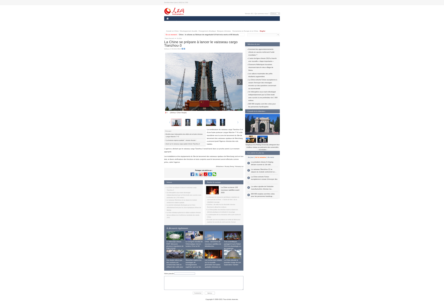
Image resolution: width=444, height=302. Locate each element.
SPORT (253, 22)
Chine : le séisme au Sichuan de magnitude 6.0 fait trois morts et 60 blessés (209, 35)
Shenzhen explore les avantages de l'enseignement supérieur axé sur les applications (193, 264)
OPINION (171, 26)
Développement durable (188, 31)
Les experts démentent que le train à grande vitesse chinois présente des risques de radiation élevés (262, 147)
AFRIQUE (201, 22)
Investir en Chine (172, 31)
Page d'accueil (169, 38)
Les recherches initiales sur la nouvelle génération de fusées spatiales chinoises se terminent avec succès (213, 264)
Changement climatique (207, 31)
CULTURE (222, 22)
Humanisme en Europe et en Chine (245, 31)
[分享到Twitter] (197, 174)
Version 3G (249, 13)
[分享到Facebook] (192, 174)
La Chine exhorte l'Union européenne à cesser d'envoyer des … (262, 179)
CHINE (170, 22)
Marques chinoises (224, 31)
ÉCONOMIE (181, 22)
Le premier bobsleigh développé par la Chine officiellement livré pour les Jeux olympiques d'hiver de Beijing (184, 207)
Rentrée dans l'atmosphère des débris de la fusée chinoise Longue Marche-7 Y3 (184, 135)
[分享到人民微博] (205, 174)
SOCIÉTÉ (233, 22)
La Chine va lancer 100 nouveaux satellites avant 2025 (230, 189)
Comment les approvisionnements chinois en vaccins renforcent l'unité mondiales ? (261, 52)
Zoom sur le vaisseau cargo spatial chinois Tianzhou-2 (183, 144)
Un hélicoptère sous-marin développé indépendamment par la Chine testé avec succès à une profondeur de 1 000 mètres (184, 195)
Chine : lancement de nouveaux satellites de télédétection (213, 244)
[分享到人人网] (210, 174)
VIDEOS (190, 26)
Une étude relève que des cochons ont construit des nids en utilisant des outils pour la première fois (174, 264)
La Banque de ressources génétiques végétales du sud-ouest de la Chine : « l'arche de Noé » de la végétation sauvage (223, 199)
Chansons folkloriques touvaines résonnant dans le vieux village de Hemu (260, 67)
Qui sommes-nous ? (262, 13)
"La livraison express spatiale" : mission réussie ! (181, 140)
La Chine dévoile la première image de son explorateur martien (232, 262)
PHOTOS (181, 26)
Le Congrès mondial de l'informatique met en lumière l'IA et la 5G (194, 244)
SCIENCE (212, 22)
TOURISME (262, 22)
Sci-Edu (179, 38)
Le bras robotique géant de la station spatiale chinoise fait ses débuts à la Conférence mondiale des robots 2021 (184, 215)
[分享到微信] (214, 174)
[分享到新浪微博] (201, 174)
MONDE (191, 22)
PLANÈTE (243, 22)
